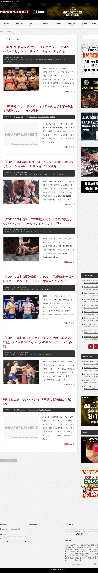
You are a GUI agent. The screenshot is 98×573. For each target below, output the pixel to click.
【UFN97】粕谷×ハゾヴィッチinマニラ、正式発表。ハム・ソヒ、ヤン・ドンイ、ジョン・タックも (37, 49)
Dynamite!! (95, 531)
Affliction (86, 535)
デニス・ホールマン (13, 174)
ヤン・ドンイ (64, 59)
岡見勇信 (41, 410)
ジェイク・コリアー (43, 117)
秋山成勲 (48, 410)
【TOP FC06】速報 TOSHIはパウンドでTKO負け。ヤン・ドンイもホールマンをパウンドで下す (38, 221)
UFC (21, 57)
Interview (22, 410)
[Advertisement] (89, 233)
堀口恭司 (9, 61)
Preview (18, 352)
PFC (66, 529)
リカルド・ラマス (29, 59)
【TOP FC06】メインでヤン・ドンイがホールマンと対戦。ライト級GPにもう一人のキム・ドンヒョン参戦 (38, 342)
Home (1, 31)
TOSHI (21, 174)
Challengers (82, 531)
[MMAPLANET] (15, 13)
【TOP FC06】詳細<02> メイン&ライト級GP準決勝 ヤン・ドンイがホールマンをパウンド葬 (39, 164)
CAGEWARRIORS (70, 535)
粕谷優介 (44, 59)
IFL (90, 531)
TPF (74, 531)
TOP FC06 (59, 174)
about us (75, 529)
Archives (3, 539)
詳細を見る (68, 91)
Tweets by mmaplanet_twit (10, 529)
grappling (93, 529)
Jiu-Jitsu (70, 529)
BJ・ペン (56, 59)
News (17, 57)
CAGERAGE (68, 531)
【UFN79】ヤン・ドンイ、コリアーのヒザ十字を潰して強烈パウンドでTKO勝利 (38, 108)
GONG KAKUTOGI (84, 529)
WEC (79, 534)
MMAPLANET (62, 570)
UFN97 (50, 59)
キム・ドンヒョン (50, 174)
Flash (24, 229)
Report (18, 117)
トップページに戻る (8, 460)
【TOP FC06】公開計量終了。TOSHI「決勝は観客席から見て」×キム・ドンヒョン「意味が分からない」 (39, 279)
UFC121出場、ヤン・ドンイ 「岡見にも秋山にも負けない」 (38, 401)
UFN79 (52, 117)
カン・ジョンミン (29, 174)
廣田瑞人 (38, 59)
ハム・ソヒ (10, 59)
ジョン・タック (18, 59)
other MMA (24, 172)
